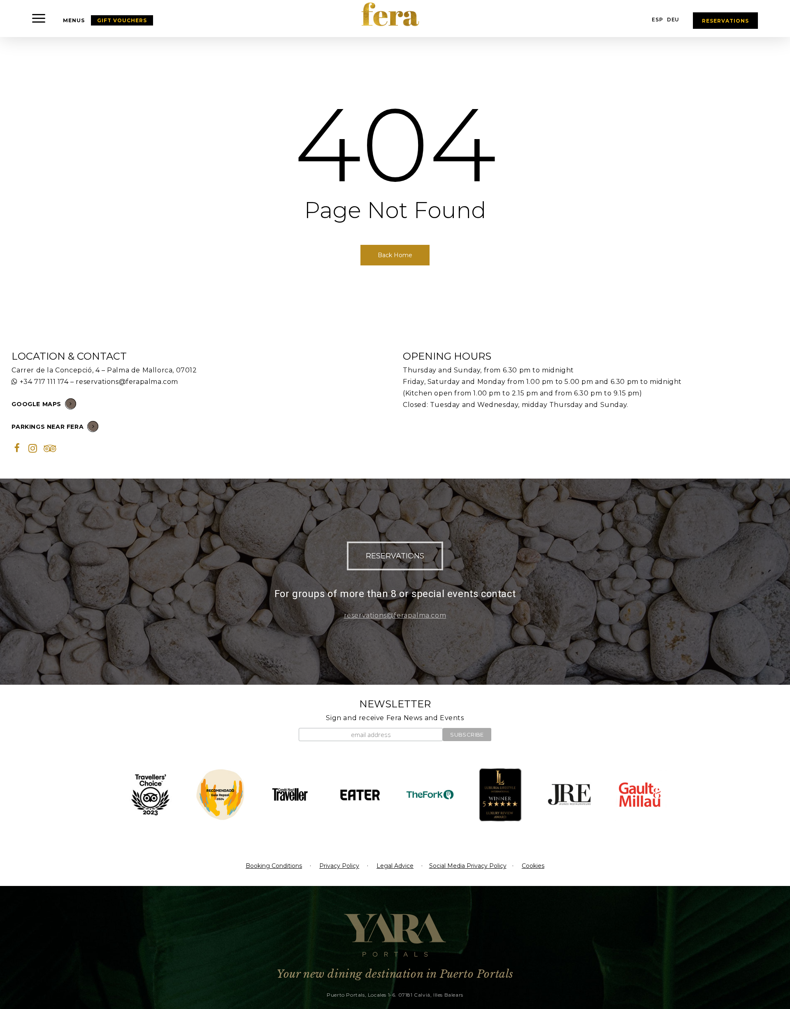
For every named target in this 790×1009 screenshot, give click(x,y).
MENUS (74, 20)
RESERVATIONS (725, 21)
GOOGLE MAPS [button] (36, 404)
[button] (39, 18)
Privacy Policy (339, 866)
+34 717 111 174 (44, 382)
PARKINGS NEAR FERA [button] (48, 426)
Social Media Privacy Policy (468, 866)
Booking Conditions (274, 866)
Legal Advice (395, 866)
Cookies (533, 866)
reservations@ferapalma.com (127, 382)
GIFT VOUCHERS (122, 20)
